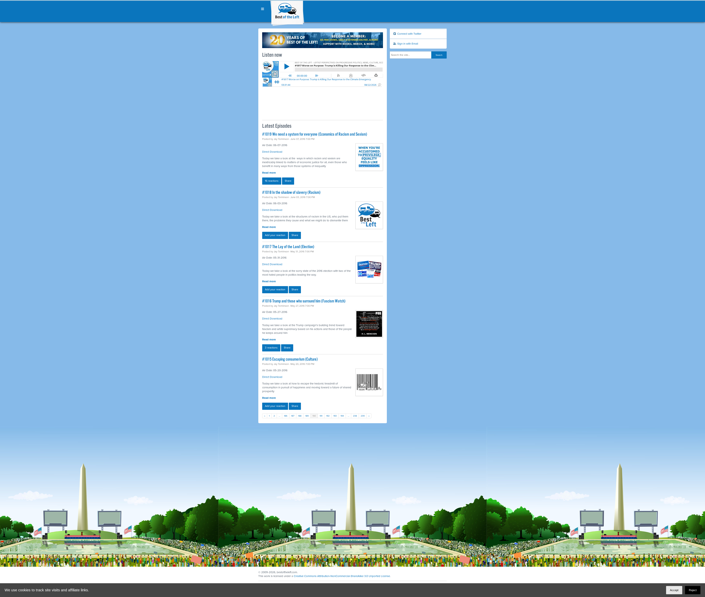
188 (299, 416)
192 (328, 416)
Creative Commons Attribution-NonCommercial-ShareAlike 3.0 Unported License (342, 576)
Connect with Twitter (409, 33)
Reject (693, 590)
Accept (674, 590)
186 (285, 416)
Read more (269, 172)
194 (342, 416)
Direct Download (272, 151)
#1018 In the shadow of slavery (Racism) (291, 192)
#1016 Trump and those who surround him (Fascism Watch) (303, 301)
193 (335, 416)
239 (363, 416)
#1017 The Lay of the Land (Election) (288, 247)
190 (314, 416)
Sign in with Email (407, 43)
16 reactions (272, 180)
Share (288, 180)
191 (321, 416)
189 (307, 416)
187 (292, 416)
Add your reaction (275, 235)
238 (355, 416)
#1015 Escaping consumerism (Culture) (290, 359)
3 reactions (271, 347)
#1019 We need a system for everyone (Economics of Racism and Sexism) (314, 134)
